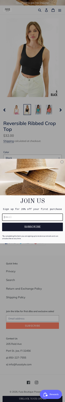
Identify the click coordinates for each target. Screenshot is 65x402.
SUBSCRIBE (32, 227)
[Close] (62, 162)
